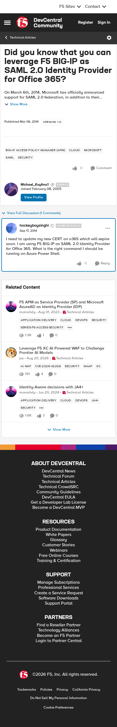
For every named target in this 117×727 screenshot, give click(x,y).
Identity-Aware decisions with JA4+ (51, 387)
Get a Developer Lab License (58, 502)
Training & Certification (59, 560)
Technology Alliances (58, 630)
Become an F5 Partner (58, 635)
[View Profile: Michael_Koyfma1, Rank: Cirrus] (11, 189)
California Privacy (86, 690)
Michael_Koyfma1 (35, 185)
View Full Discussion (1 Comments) (33, 213)
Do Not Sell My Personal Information (58, 698)
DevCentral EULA (58, 497)
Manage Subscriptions (58, 582)
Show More (18, 104)
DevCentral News (58, 471)
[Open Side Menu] (7, 22)
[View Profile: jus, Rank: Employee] (11, 352)
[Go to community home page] (39, 22)
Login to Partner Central (59, 640)
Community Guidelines (58, 492)
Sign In (104, 22)
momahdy (27, 312)
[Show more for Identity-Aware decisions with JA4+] (41, 408)
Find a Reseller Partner (59, 625)
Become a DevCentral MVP (58, 507)
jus (21, 358)
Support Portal (58, 603)
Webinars (58, 550)
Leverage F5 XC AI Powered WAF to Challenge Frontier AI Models (61, 350)
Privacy (62, 690)
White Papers (58, 534)
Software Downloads (58, 598)
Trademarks (26, 690)
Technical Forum (58, 476)
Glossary (58, 539)
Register (85, 22)
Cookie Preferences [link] (58, 707)
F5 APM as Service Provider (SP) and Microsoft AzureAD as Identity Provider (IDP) (61, 304)
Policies (46, 690)
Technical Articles (23, 38)
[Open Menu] (109, 38)
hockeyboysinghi (34, 225)
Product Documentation (58, 529)
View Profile (33, 197)
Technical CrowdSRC (59, 487)
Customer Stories (58, 545)
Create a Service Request (58, 593)
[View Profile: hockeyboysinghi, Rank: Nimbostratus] (11, 228)
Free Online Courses (58, 555)
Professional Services (58, 587)
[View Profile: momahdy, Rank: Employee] (11, 306)
